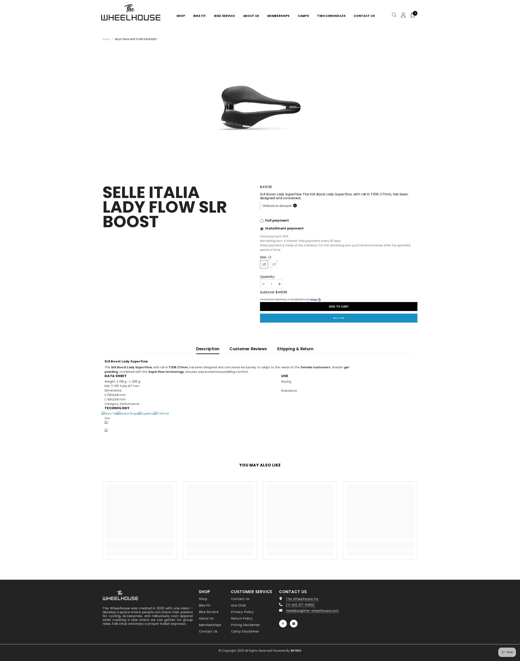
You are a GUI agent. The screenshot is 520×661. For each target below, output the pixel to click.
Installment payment (284, 228)
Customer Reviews (248, 349)
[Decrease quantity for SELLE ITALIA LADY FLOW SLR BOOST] (263, 284)
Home (106, 39)
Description (207, 349)
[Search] (394, 14)
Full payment (277, 220)
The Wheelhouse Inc (302, 599)
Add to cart (339, 306)
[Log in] (403, 14)
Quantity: (267, 277)
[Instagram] (294, 623)
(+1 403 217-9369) (300, 605)
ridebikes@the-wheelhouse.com (312, 611)
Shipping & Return (295, 349)
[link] (139, 545)
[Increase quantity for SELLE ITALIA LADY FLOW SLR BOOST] (279, 284)
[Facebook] (283, 623)
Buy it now (338, 318)
